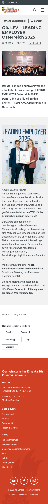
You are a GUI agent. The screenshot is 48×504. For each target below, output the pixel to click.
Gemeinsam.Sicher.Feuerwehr (16, 449)
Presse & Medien (10, 428)
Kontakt (5, 418)
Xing (27, 339)
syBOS (5, 458)
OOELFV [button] (12, 2)
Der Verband (8, 414)
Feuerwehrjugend (10, 444)
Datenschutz (34, 494)
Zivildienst (7, 467)
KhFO (4, 453)
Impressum (22, 494)
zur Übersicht (35, 43)
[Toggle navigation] (42, 10)
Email (8, 332)
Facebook (25, 332)
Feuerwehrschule (10, 440)
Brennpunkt (7, 423)
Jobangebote (8, 462)
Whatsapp (10, 339)
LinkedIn (10, 347)
